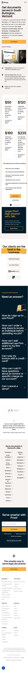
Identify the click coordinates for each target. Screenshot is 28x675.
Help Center (17, 618)
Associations (5, 641)
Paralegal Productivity (7, 588)
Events (15, 611)
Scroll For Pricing (6, 46)
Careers (4, 637)
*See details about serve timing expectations (14, 163)
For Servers (5, 621)
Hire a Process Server (19, 581)
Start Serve (15, 196)
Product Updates (6, 594)
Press (3, 599)
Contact (4, 639)
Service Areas (17, 588)
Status (15, 613)
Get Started (14, 41)
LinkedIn (16, 635)
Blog (15, 606)
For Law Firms (5, 606)
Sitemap (22, 657)
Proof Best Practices (7, 581)
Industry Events (6, 597)
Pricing (15, 586)
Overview (16, 584)
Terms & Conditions (8, 657)
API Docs (16, 615)
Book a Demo (14, 228)
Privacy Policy (16, 657)
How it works (13, 569)
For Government (6, 615)
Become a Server (18, 591)
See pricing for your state (14, 540)
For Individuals (5, 612)
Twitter (15, 633)
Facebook (16, 630)
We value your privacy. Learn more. (13, 660)
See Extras (15, 200)
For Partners (5, 623)
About (3, 630)
